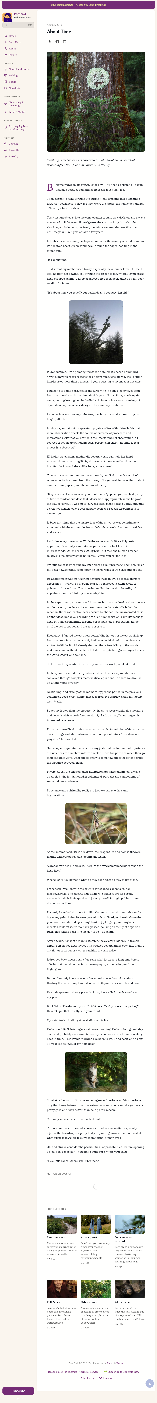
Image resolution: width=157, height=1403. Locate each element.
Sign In (13, 54)
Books (12, 81)
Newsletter (15, 88)
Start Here (15, 42)
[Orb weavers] (96, 1304)
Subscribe (18, 1391)
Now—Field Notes (19, 69)
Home (12, 35)
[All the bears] (130, 1304)
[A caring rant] (96, 1241)
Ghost (110, 1363)
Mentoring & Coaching (16, 104)
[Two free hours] (62, 1241)
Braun (120, 1363)
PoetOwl (20, 14)
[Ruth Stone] (62, 1304)
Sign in (18, 1398)
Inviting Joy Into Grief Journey (18, 128)
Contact (13, 143)
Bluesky (13, 156)
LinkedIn (14, 150)
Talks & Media (17, 111)
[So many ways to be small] (130, 1241)
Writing (13, 75)
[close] (151, 4)
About (12, 48)
